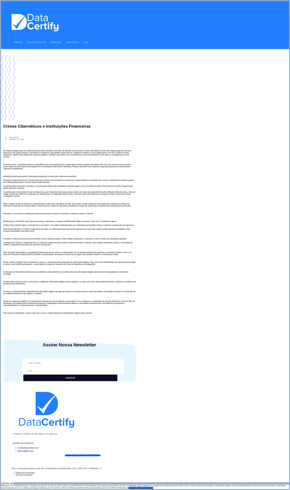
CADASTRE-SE (72, 42)
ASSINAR (70, 378)
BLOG (86, 42)
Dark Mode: (6, 483)
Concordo (132, 488)
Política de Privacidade (144, 488)
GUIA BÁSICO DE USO (36, 42)
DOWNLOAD (56, 42)
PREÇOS (18, 42)
